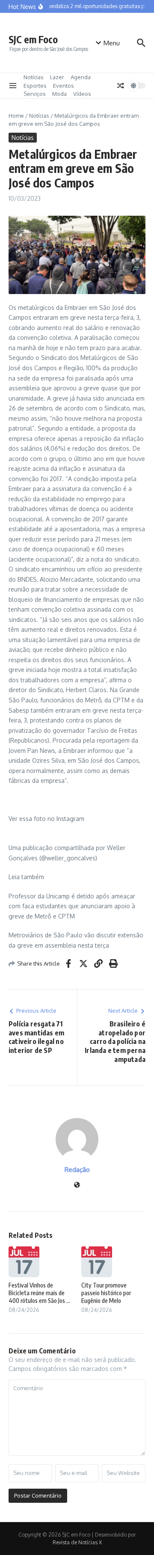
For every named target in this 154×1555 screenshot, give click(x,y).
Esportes (35, 85)
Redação (77, 1170)
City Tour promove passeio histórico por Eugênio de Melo (106, 1292)
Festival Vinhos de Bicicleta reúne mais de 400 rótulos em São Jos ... (39, 1292)
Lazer (57, 77)
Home (16, 115)
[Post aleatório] (120, 85)
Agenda (81, 77)
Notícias (34, 77)
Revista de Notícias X (77, 1542)
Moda (59, 93)
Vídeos (82, 93)
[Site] (77, 1185)
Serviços (35, 93)
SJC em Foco (33, 39)
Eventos (63, 85)
